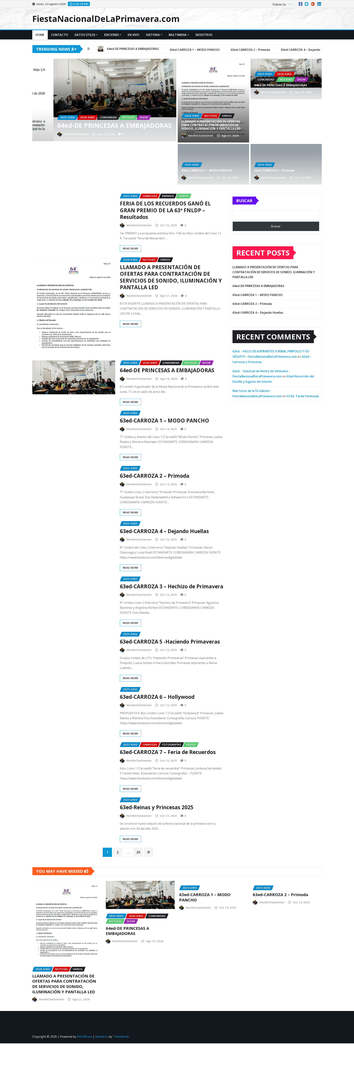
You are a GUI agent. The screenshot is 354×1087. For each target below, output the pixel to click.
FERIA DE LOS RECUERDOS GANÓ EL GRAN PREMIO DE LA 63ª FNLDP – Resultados (165, 210)
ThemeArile (121, 1037)
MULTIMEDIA (178, 35)
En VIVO (133, 35)
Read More (130, 248)
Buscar (244, 200)
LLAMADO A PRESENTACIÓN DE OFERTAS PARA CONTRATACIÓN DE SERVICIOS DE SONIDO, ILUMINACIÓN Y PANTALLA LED (210, 125)
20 (138, 852)
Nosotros (204, 35)
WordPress (84, 1037)
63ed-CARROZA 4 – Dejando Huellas (164, 531)
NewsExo (101, 1037)
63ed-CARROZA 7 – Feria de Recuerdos (168, 751)
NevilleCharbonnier (78, 134)
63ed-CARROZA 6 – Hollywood (157, 696)
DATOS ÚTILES (85, 35)
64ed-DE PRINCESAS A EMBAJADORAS (280, 85)
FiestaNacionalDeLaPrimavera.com (106, 18)
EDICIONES (111, 35)
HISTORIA (153, 35)
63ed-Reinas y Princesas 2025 (156, 807)
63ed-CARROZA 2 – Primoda (101, 125)
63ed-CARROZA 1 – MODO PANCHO (206, 170)
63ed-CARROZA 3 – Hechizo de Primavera (171, 586)
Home (40, 35)
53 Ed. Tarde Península (303, 396)
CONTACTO (59, 35)
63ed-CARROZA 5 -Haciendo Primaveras (170, 641)
